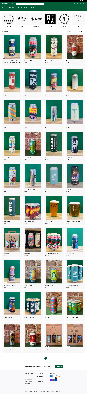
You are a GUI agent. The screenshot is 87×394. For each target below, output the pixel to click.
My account (27, 385)
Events (20, 7)
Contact (32, 7)
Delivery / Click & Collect (30, 377)
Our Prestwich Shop (29, 379)
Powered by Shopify (58, 391)
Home (4, 7)
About (26, 7)
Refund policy (28, 383)
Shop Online (11, 7)
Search (26, 376)
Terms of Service (28, 381)
